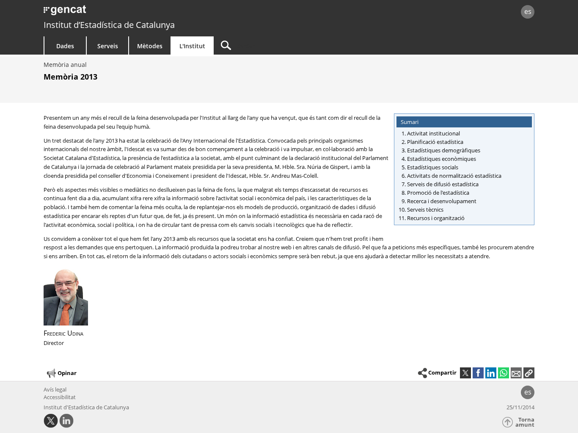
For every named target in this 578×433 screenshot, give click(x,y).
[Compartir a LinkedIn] (490, 372)
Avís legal (55, 389)
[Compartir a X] (465, 372)
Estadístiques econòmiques (441, 159)
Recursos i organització (436, 218)
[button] (528, 372)
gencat (142, 12)
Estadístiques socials (432, 167)
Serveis (107, 46)
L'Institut (192, 46)
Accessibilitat (60, 397)
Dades (65, 46)
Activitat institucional (433, 133)
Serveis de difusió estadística (443, 184)
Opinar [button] (67, 373)
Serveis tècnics (425, 209)
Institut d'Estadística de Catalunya (86, 407)
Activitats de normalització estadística (454, 175)
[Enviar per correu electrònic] (516, 372)
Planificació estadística (435, 142)
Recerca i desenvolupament (441, 201)
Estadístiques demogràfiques (443, 150)
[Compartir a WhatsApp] (503, 372)
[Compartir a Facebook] (478, 372)
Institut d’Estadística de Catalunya (109, 24)
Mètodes (149, 46)
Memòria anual (65, 65)
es (527, 11)
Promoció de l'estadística (438, 192)
